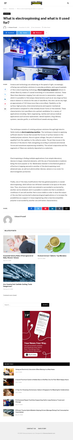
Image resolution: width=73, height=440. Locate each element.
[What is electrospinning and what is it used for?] (36, 58)
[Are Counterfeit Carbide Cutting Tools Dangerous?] (19, 273)
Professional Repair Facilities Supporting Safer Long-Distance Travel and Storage (39, 401)
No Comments (37, 27)
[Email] (5, 109)
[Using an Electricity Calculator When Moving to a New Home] (8, 371)
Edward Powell (13, 27)
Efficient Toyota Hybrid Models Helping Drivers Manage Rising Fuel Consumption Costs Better (42, 411)
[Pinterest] (5, 104)
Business (7, 13)
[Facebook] (5, 89)
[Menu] (5, 3)
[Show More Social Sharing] (46, 33)
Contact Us (31, 428)
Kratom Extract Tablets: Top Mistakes (52, 256)
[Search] (68, 3)
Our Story (42, 428)
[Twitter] (5, 94)
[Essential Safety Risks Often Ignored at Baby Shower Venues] (19, 244)
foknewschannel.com (49, 433)
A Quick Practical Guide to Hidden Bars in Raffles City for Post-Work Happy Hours (42, 379)
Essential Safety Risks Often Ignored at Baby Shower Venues (18, 257)
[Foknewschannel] (36, 3)
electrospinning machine (30, 132)
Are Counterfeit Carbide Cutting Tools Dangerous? (17, 285)
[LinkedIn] (5, 99)
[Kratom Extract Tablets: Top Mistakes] (54, 244)
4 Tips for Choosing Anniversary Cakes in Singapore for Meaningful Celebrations (42, 390)
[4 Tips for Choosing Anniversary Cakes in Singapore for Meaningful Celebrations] (8, 392)
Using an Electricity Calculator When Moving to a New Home (35, 369)
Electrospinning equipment (48, 90)
